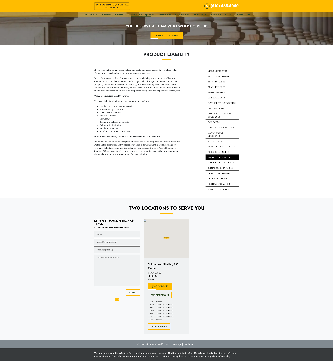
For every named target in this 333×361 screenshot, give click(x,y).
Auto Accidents (218, 71)
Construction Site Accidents (220, 115)
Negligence (215, 141)
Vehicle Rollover (219, 184)
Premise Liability (218, 152)
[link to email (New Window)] (117, 300)
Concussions (216, 108)
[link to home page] (112, 6)
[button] (166, 238)
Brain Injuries (216, 87)
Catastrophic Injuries (222, 103)
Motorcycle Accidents (215, 134)
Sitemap (176, 344)
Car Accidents (216, 97)
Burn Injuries (216, 92)
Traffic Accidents (219, 173)
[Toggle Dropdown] (97, 14)
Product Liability (219, 157)
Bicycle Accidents (219, 76)
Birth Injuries (216, 81)
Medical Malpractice (221, 127)
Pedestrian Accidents (221, 146)
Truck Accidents (218, 178)
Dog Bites (214, 122)
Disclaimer (189, 344)
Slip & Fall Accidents (221, 162)
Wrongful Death (218, 189)
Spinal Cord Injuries (220, 168)
